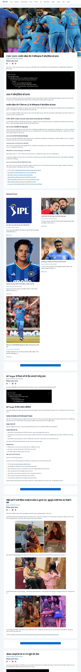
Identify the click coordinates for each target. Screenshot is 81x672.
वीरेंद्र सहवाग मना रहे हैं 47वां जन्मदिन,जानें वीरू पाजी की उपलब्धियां (20, 175)
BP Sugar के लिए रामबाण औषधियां (14, 395)
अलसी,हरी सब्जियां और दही (19, 399)
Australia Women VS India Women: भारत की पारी (28, 87)
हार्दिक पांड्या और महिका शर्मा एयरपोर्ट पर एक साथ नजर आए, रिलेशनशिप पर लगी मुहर (23, 179)
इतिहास (30, 165)
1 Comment (8, 227)
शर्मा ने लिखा (23, 591)
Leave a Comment (19, 58)
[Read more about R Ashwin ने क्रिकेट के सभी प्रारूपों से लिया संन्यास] (58, 248)
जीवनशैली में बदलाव (19, 401)
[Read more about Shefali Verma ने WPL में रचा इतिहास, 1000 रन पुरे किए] (23, 259)
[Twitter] (9, 63)
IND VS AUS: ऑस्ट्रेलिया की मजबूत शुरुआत (23, 83)
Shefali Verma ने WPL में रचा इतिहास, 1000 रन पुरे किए (20, 284)
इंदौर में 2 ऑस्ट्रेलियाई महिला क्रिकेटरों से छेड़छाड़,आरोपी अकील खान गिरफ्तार (26, 170)
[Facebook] (7, 63)
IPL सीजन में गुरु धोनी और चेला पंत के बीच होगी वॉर (17, 225)
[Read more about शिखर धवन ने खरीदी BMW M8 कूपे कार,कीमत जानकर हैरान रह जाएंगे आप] (23, 319)
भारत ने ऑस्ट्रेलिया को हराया (13, 76)
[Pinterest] (12, 63)
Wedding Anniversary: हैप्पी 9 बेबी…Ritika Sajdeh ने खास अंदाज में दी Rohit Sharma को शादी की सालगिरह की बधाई (35, 634)
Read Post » (9, 235)
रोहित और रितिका (17, 555)
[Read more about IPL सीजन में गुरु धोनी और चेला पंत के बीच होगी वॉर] (19, 210)
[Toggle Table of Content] (71, 75)
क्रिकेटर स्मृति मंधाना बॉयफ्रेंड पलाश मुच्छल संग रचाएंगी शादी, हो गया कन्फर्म (22, 177)
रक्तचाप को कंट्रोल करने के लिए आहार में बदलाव (19, 396)
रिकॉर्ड (60, 165)
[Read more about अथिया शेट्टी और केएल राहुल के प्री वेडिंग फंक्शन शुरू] (58, 206)
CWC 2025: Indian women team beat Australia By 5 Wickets (24, 80)
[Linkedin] (15, 63)
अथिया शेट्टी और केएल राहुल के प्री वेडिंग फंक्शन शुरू (53, 216)
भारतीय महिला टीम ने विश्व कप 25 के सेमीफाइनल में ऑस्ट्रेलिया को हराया (23, 78)
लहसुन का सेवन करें (15, 398)
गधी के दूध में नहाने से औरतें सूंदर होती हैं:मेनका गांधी (20, 464)
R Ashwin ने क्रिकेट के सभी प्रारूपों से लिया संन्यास (53, 261)
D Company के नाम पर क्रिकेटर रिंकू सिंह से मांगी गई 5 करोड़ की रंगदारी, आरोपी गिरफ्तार (25, 184)
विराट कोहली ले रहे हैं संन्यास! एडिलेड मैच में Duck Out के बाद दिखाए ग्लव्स (22, 172)
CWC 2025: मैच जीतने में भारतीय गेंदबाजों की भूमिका (26, 84)
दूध (16, 475)
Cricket (13, 227)
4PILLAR (5, 1)
